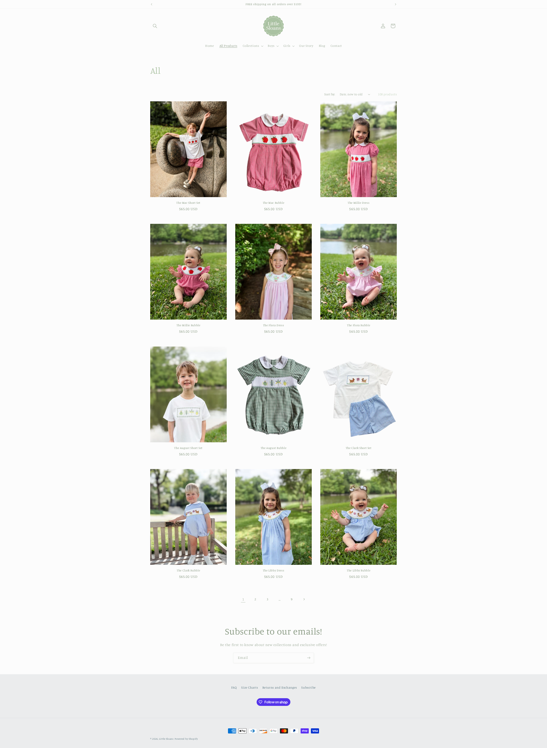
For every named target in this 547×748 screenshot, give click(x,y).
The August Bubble (274, 448)
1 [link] (243, 599)
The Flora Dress (273, 325)
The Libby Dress (273, 570)
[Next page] (304, 599)
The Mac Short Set (188, 202)
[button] (155, 26)
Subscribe (308, 687)
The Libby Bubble (358, 570)
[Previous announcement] (151, 4)
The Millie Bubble (188, 325)
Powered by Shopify (186, 738)
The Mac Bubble (273, 202)
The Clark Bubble (188, 570)
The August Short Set (188, 448)
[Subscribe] (309, 658)
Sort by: (329, 94)
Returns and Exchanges (279, 687)
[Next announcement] (395, 4)
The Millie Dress (358, 202)
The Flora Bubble (358, 325)
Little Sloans (166, 738)
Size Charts (249, 687)
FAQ (234, 687)
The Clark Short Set (359, 448)
